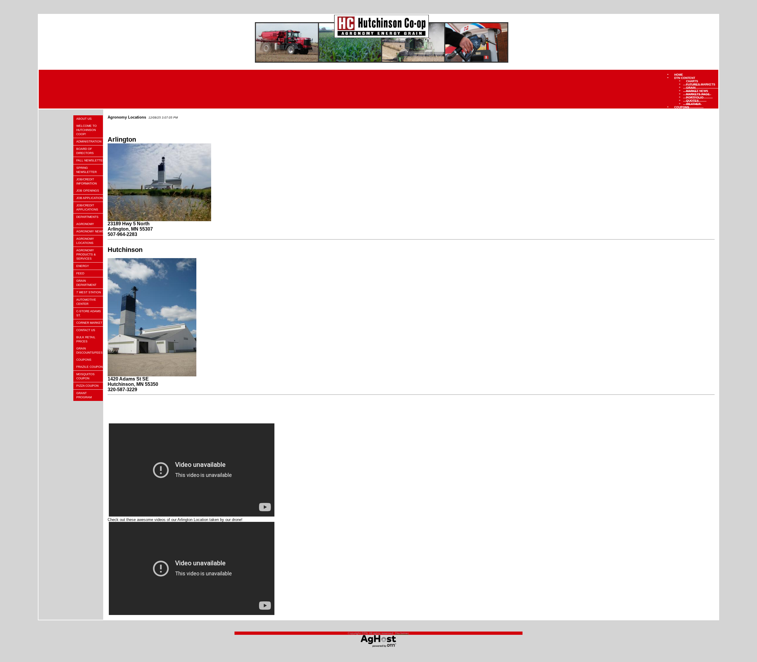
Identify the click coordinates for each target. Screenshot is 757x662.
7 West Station (88, 292)
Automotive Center (86, 301)
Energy (82, 266)
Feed (80, 273)
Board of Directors (85, 151)
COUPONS (681, 107)
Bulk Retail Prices (86, 339)
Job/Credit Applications (87, 207)
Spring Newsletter (86, 170)
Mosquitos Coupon (85, 376)
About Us (84, 118)
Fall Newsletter (90, 160)
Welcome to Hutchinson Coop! (86, 130)
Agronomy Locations (85, 241)
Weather (693, 103)
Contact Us (85, 330)
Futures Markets (700, 84)
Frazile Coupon (89, 366)
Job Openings (87, 190)
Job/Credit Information (86, 181)
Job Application (89, 198)
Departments (87, 216)
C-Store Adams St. (88, 313)
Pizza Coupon (87, 385)
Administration (88, 141)
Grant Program (84, 395)
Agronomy (85, 224)
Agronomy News (90, 231)
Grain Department (86, 283)
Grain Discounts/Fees (89, 350)
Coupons (83, 359)
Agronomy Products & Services (86, 254)
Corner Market (89, 322)
